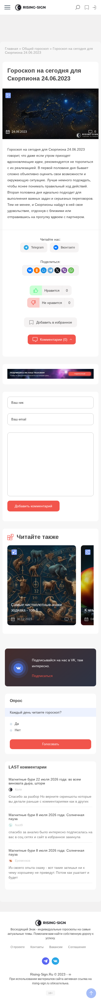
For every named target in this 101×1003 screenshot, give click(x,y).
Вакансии (56, 947)
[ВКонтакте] (30, 270)
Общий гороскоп (35, 49)
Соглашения (77, 947)
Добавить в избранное (54, 322)
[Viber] (64, 270)
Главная (11, 49)
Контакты (37, 947)
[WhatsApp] (71, 270)
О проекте (18, 947)
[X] (57, 270)
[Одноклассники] (37, 270)
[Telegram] (50, 270)
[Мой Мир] (44, 270)
